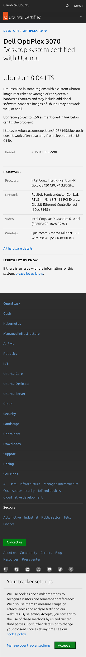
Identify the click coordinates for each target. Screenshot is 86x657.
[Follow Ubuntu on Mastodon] (6, 570)
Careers (46, 552)
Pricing (8, 464)
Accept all (65, 645)
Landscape (11, 424)
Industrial (31, 517)
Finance (9, 524)
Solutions (10, 474)
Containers (11, 434)
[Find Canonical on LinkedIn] (28, 570)
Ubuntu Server (14, 394)
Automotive (12, 517)
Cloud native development (23, 497)
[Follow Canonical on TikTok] (61, 570)
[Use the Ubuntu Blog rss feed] (71, 570)
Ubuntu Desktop (16, 384)
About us (9, 552)
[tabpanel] (43, 162)
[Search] (67, 6)
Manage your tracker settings (28, 645)
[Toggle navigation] (81, 17)
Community (28, 552)
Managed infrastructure (21, 333)
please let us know (29, 273)
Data (13, 484)
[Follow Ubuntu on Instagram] (39, 570)
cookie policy (16, 634)
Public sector (50, 517)
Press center (31, 559)
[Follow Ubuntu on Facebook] (17, 570)
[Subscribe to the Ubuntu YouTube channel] (50, 570)
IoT (5, 363)
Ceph (7, 313)
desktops (11, 30)
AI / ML (8, 343)
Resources (11, 559)
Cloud (7, 404)
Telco (67, 517)
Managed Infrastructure (61, 484)
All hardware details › (18, 248)
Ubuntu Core (13, 373)
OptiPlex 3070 (35, 30)
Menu (78, 6)
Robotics (10, 353)
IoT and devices (49, 490)
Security (9, 414)
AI (4, 484)
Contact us (15, 542)
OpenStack (11, 303)
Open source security (19, 490)
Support (9, 454)
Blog (58, 552)
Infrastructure (30, 484)
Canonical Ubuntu (16, 5)
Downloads (12, 444)
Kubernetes (12, 323)
